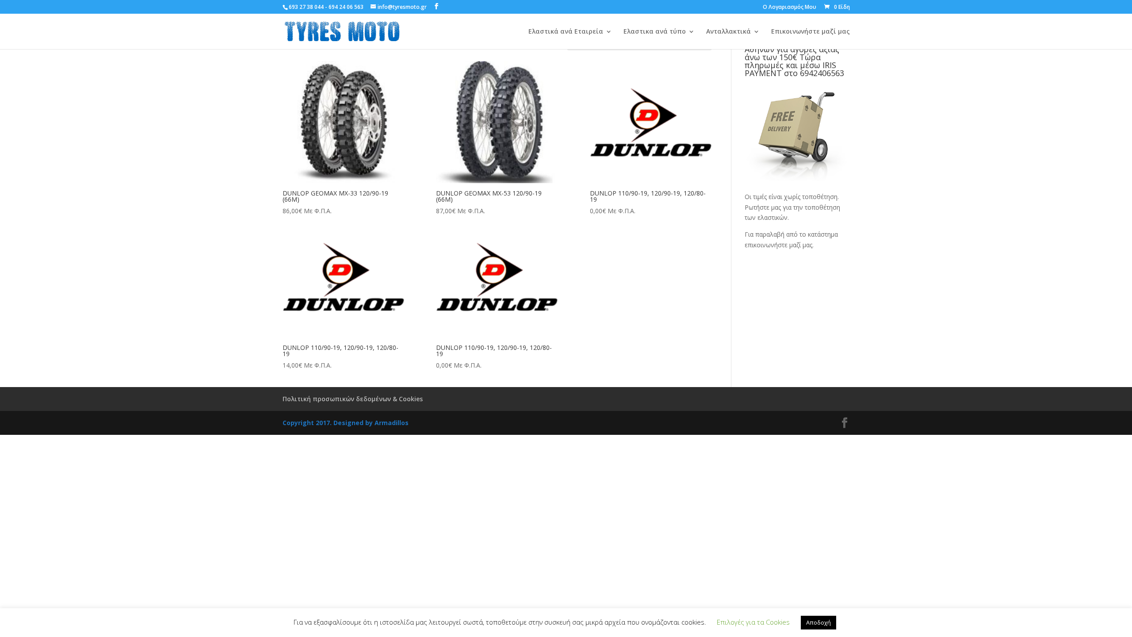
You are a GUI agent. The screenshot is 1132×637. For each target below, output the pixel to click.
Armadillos (392, 422)
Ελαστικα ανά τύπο (654, 31)
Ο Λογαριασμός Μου (789, 7)
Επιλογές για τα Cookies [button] (753, 622)
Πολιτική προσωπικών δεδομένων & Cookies (353, 399)
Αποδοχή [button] (818, 622)
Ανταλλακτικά (728, 31)
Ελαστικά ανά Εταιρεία (565, 31)
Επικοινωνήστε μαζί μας (810, 31)
